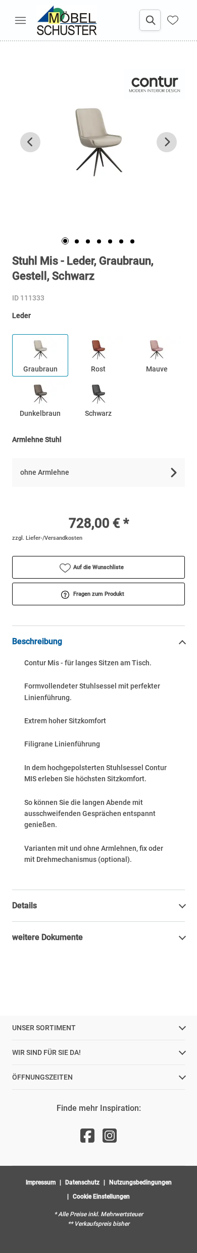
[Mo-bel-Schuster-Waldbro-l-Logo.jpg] (66, 20)
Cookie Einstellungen (101, 1196)
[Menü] (20, 20)
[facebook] (87, 1136)
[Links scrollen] (30, 142)
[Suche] (150, 20)
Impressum (41, 1182)
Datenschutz (82, 1182)
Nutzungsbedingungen (140, 1182)
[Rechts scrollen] (167, 142)
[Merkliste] (173, 20)
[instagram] (110, 1136)
